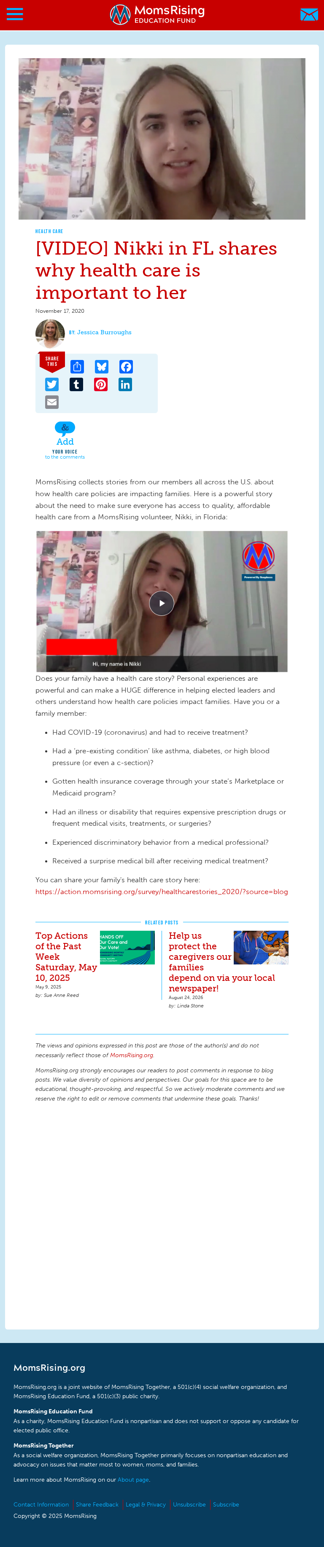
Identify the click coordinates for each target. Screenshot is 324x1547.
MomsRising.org (158, 14)
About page (133, 1479)
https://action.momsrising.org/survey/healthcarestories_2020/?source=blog (161, 891)
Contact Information (41, 1504)
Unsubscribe (189, 1504)
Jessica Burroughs (104, 332)
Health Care (49, 231)
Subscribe (226, 1504)
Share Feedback (97, 1504)
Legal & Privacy (146, 1504)
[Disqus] (162, 1214)
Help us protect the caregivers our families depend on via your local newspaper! (222, 962)
